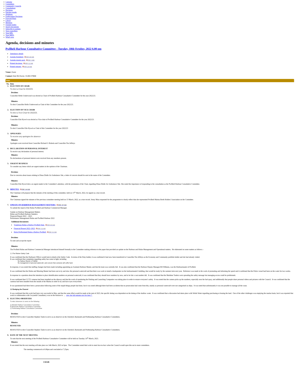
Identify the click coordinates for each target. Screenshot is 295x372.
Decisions (9, 10)
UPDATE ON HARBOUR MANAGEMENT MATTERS (38, 205)
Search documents (12, 27)
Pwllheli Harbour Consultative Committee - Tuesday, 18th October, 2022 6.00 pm (53, 48)
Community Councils (13, 6)
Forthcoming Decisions (14, 16)
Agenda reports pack (22, 60)
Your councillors (12, 31)
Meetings (9, 23)
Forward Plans (11, 18)
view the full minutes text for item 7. (79, 295)
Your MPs (9, 33)
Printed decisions (21, 63)
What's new (10, 37)
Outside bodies (11, 25)
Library (8, 21)
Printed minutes (21, 67)
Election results (11, 12)
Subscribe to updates (13, 29)
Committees (10, 4)
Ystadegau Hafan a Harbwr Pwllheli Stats (34, 225)
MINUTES (20, 189)
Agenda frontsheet (22, 57)
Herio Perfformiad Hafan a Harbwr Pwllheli (35, 232)
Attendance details (16, 54)
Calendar (9, 2)
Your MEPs (10, 35)
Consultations (10, 8)
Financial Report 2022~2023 (30, 228)
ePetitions (9, 14)
